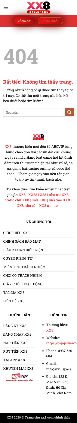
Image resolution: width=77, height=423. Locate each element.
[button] (5, 7)
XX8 (8, 146)
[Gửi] (69, 112)
